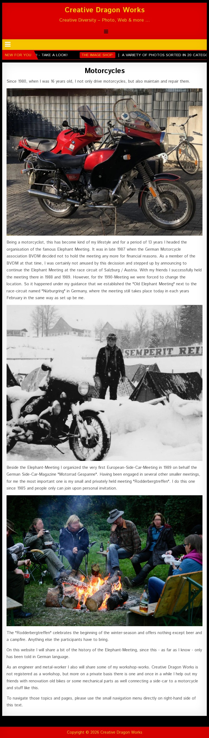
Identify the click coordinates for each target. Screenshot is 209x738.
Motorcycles (105, 71)
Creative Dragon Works (105, 10)
